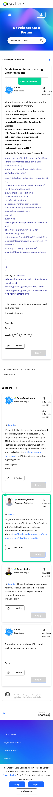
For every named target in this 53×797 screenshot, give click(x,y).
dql (15, 335)
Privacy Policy (9, 775)
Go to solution (29, 81)
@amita (11, 425)
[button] (17, 784)
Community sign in (41, 15)
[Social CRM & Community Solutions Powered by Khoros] (44, 714)
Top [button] (3, 713)
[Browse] (10, 14)
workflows (25, 335)
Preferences (27, 791)
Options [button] (49, 60)
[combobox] (26, 40)
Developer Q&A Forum (14, 59)
